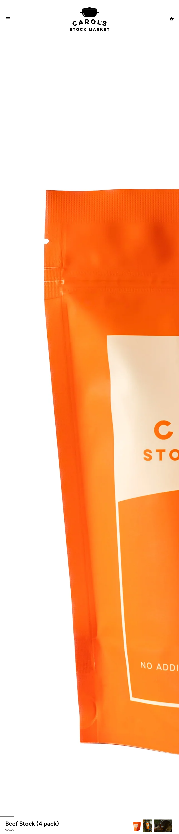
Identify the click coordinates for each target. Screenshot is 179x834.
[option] (137, 826)
